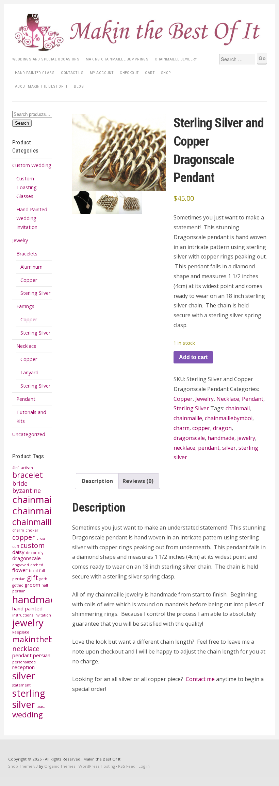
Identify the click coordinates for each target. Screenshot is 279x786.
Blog (79, 86)
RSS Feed (126, 766)
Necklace (26, 346)
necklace (25, 648)
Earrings (25, 306)
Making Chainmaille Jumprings (117, 59)
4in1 (16, 467)
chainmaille (37, 510)
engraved (20, 564)
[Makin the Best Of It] (139, 32)
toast (40, 706)
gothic (17, 585)
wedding (27, 714)
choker (32, 530)
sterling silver (28, 699)
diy (40, 552)
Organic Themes (60, 766)
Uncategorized (28, 434)
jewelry (28, 623)
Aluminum (31, 267)
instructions (22, 615)
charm (18, 530)
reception (23, 667)
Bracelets (26, 253)
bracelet (27, 474)
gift (32, 577)
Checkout (129, 72)
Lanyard (29, 372)
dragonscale (26, 558)
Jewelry (20, 240)
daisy (18, 552)
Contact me (200, 679)
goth (43, 578)
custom (32, 545)
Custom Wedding (31, 165)
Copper (28, 280)
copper (23, 537)
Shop (166, 72)
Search (22, 123)
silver (23, 675)
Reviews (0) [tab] (137, 481)
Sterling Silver (35, 293)
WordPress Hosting (97, 766)
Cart (149, 72)
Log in (144, 766)
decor (31, 552)
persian (41, 655)
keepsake (20, 632)
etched (36, 564)
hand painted (27, 608)
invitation (42, 615)
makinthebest (38, 639)
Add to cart (193, 357)
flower (20, 570)
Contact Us (72, 72)
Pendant (25, 399)
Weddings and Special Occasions (45, 59)
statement (21, 685)
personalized (24, 662)
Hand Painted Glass (34, 72)
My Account (101, 72)
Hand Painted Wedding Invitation (31, 218)
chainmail (33, 499)
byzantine (26, 490)
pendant (22, 655)
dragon (222, 428)
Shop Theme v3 (23, 766)
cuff (15, 546)
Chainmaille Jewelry (176, 59)
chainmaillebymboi (48, 522)
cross (40, 538)
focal (33, 570)
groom (32, 584)
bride (20, 483)
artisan (27, 467)
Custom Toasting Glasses (26, 187)
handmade (37, 599)
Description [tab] (97, 481)
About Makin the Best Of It (41, 86)
